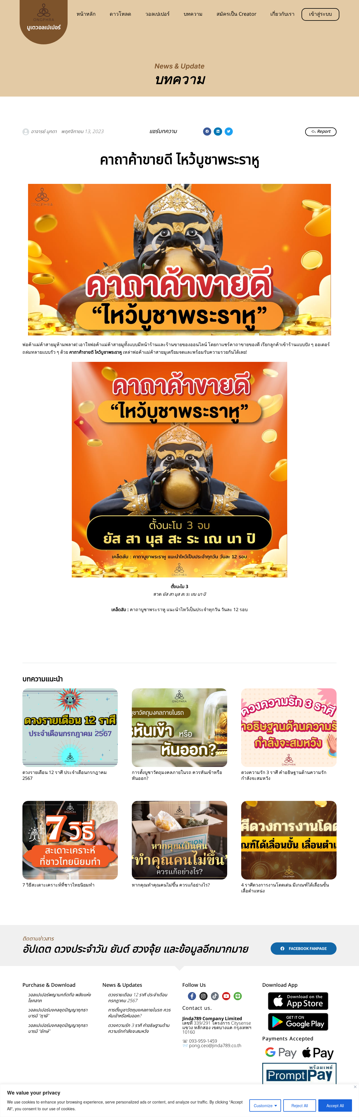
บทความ (193, 14)
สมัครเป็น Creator (236, 14)
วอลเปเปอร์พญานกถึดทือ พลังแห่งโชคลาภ (59, 998)
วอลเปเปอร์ (157, 14)
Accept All (335, 1105)
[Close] (355, 1087)
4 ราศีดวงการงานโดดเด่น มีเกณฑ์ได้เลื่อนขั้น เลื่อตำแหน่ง (285, 888)
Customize (263, 1105)
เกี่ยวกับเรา (282, 14)
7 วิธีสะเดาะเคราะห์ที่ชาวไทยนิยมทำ (58, 885)
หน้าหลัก (86, 14)
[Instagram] (203, 996)
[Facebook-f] (192, 996)
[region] (179, 1100)
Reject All (299, 1105)
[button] (207, 131)
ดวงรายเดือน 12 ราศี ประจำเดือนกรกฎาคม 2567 (64, 775)
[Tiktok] (215, 996)
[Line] (238, 996)
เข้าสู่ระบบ (320, 14)
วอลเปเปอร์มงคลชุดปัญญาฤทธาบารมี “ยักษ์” (57, 1028)
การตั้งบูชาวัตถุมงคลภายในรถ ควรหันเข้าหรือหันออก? (177, 775)
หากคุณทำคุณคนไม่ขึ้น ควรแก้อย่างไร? (171, 885)
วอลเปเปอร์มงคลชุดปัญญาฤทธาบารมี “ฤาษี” (57, 1013)
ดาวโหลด (120, 14)
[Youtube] (226, 996)
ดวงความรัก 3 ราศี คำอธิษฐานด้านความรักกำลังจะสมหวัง (283, 775)
